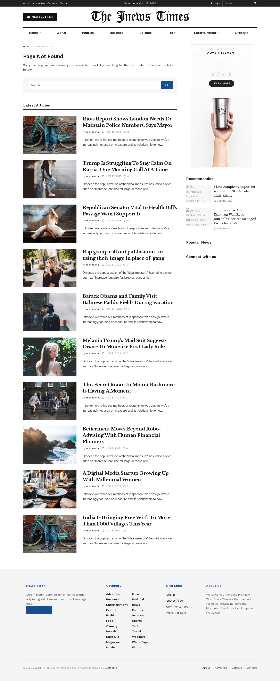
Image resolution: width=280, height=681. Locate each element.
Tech (171, 33)
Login (216, 3)
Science (146, 33)
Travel (136, 631)
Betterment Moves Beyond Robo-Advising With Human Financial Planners (121, 435)
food (109, 620)
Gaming (111, 626)
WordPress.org (176, 612)
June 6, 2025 (112, 486)
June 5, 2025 (112, 530)
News (136, 604)
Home (33, 33)
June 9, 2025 (112, 353)
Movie (110, 647)
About (27, 3)
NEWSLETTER (42, 16)
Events (111, 610)
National (138, 599)
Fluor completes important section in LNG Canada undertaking (234, 191)
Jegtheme (111, 667)
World (61, 33)
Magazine (113, 642)
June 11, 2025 (112, 264)
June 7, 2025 (112, 448)
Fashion (111, 615)
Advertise (39, 3)
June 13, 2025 (113, 176)
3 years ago (224, 200)
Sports (137, 620)
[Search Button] (254, 3)
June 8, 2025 (112, 397)
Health (111, 631)
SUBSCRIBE (39, 610)
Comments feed (177, 606)
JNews (37, 667)
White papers (141, 642)
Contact (64, 3)
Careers (52, 3)
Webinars (139, 636)
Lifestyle (241, 33)
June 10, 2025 (113, 309)
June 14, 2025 (113, 131)
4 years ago (224, 228)
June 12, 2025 (113, 220)
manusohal (93, 131)
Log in (170, 594)
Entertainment (205, 33)
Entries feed (174, 600)
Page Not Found (43, 46)
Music (136, 594)
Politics (88, 33)
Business (116, 33)
